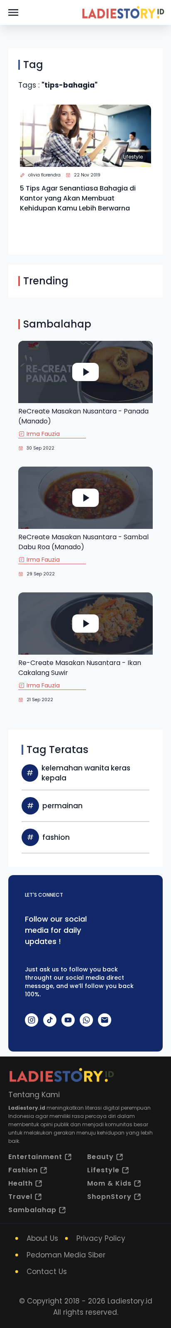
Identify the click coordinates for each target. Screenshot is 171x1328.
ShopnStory (109, 1196)
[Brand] (122, 12)
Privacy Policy (100, 1238)
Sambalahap (32, 1210)
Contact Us (47, 1272)
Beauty (100, 1157)
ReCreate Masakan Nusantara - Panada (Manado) (83, 416)
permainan (62, 806)
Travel (20, 1196)
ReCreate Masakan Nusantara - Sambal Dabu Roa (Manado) (83, 542)
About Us (42, 1238)
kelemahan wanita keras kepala (86, 773)
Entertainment (35, 1157)
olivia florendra (44, 175)
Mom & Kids (109, 1183)
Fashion (23, 1170)
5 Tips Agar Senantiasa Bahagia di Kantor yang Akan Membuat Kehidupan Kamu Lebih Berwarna (78, 198)
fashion (56, 837)
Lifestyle (133, 156)
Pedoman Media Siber (66, 1255)
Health (20, 1183)
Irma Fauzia (43, 434)
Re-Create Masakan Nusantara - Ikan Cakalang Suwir (79, 667)
